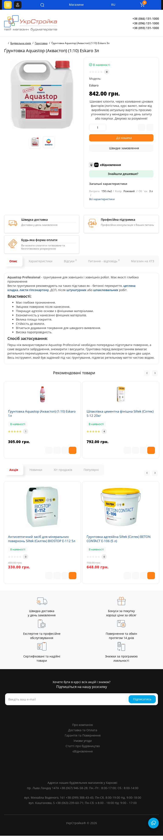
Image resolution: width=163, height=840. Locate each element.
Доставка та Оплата (82, 730)
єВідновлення (83, 751)
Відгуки (70, 261)
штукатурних (76, 290)
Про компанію (82, 725)
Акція (13, 470)
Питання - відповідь (103, 261)
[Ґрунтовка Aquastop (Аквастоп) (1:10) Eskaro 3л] (41, 95)
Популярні (91, 470)
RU (113, 5)
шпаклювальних (105, 290)
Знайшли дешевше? (122, 174)
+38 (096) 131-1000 (145, 23)
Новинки (36, 470)
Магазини (73, 5)
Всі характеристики (102, 199)
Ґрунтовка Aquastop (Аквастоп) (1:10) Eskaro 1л (42, 413)
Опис (13, 261)
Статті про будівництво (83, 746)
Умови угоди (82, 741)
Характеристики (40, 261)
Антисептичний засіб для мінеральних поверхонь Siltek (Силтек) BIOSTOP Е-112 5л (41, 538)
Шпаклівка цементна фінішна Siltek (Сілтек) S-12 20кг (120, 413)
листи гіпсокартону (34, 290)
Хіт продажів (63, 470)
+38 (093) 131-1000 (145, 28)
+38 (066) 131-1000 (145, 19)
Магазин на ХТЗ (142, 261)
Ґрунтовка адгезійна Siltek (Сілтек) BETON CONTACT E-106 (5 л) (118, 538)
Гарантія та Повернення (83, 735)
